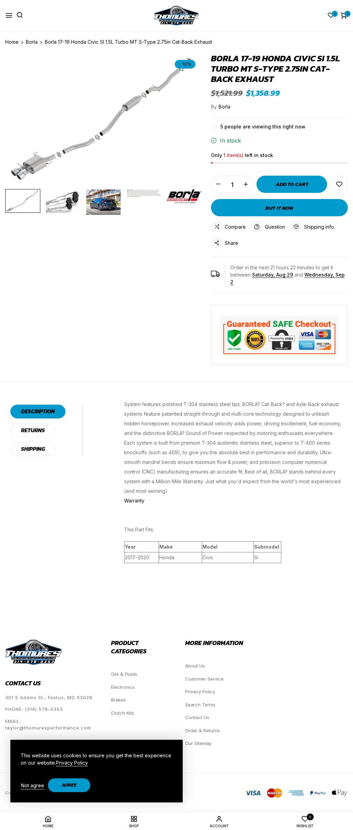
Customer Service (204, 679)
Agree (69, 785)
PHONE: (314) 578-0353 (34, 709)
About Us (195, 665)
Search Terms (200, 704)
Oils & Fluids (124, 674)
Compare (235, 227)
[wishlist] (331, 15)
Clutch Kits (122, 713)
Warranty (134, 501)
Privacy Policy (200, 691)
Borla (224, 107)
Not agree (32, 785)
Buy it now (279, 208)
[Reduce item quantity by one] (218, 184)
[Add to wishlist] (339, 184)
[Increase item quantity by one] (246, 184)
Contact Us (197, 717)
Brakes (118, 700)
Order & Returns (202, 730)
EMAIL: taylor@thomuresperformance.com (48, 724)
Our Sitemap (198, 743)
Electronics (123, 687)
